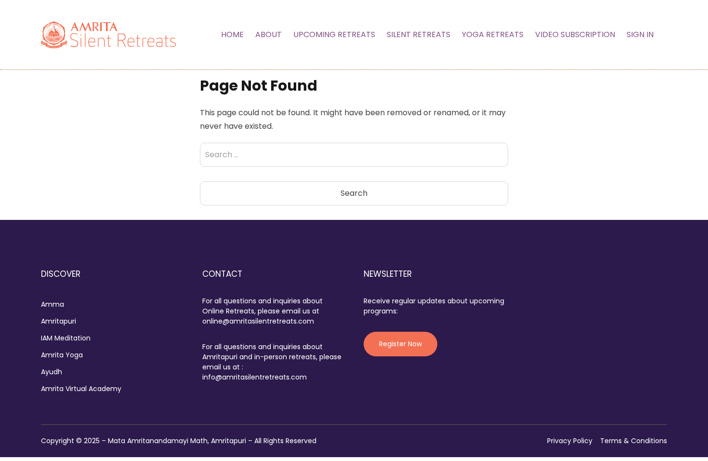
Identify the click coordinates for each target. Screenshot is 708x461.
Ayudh (51, 372)
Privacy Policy (569, 441)
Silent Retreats (418, 34)
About (268, 34)
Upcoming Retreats (334, 34)
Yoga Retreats (493, 34)
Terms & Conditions (633, 441)
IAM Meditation (66, 338)
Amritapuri (58, 321)
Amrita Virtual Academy (81, 388)
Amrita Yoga (62, 355)
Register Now (400, 344)
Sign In (640, 34)
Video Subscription (575, 34)
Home (232, 34)
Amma (52, 304)
